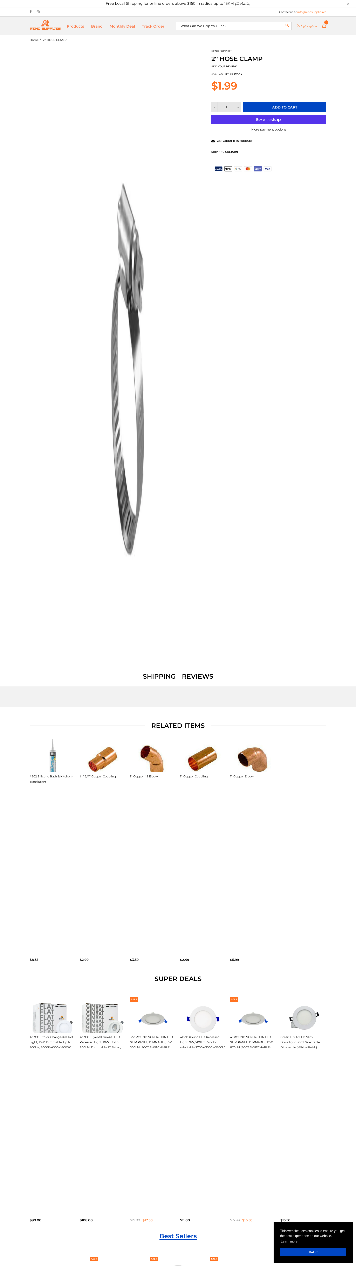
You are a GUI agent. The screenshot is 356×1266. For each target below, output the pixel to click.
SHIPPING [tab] (159, 676)
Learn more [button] (289, 1241)
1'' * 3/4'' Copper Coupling (98, 776)
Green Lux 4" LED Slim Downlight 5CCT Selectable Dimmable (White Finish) (300, 1042)
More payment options (268, 129)
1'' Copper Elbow (242, 776)
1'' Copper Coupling (194, 776)
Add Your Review (224, 66)
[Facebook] (31, 12)
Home (34, 40)
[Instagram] (38, 12)
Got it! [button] (313, 1252)
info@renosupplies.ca (311, 12)
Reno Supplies (221, 51)
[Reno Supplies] (45, 24)
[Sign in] (306, 26)
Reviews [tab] (197, 676)
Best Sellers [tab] (178, 1236)
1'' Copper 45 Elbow (144, 776)
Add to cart (284, 107)
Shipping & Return (224, 151)
